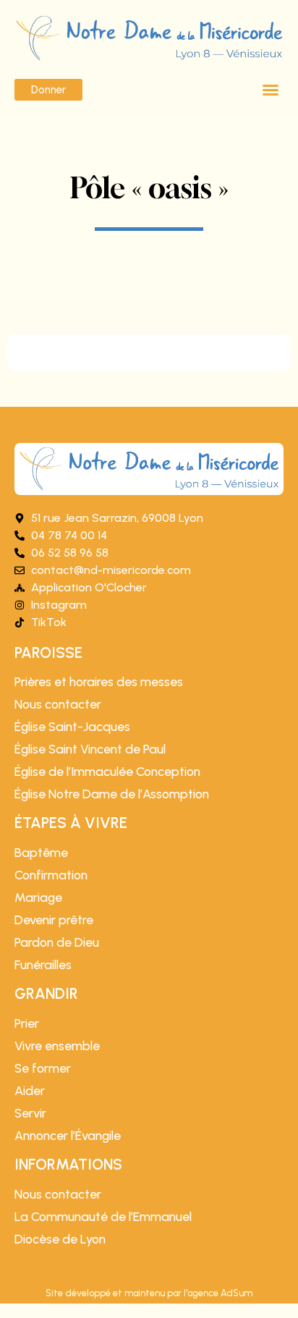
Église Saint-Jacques (72, 726)
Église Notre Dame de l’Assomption (111, 794)
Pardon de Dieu (56, 942)
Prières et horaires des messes (98, 682)
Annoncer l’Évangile (67, 1135)
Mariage (38, 897)
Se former (42, 1068)
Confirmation (51, 875)
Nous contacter (57, 704)
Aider (29, 1090)
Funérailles (43, 965)
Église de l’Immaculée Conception (107, 771)
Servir (30, 1113)
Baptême (41, 852)
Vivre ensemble (57, 1046)
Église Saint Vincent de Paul (90, 749)
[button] (270, 90)
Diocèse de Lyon (60, 1239)
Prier (26, 1023)
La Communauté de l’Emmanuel (103, 1216)
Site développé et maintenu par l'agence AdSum (149, 1293)
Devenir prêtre (53, 920)
